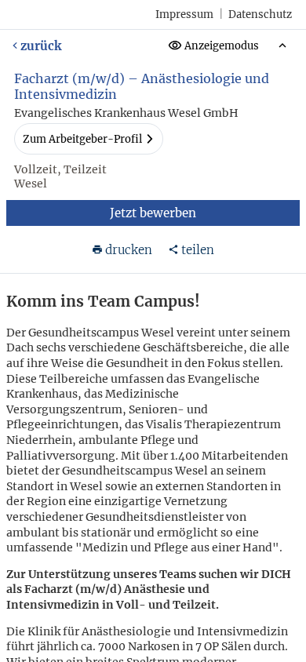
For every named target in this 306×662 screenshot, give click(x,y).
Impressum (184, 14)
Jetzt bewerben (153, 213)
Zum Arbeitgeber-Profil (82, 139)
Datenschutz (260, 14)
